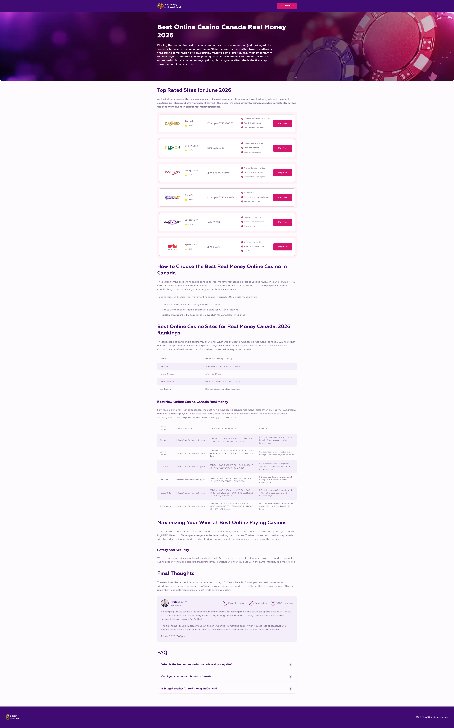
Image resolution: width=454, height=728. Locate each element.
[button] (447, 699)
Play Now (282, 123)
